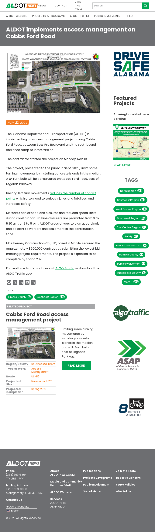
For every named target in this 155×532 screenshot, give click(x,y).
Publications (92, 471)
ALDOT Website (16, 16)
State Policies (125, 484)
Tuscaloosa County (131, 273)
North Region (131, 191)
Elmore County (19, 297)
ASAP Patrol (57, 506)
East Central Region (131, 227)
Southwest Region (131, 218)
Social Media (92, 491)
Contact (61, 5)
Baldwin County (131, 254)
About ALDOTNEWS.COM (62, 473)
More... (131, 282)
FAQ (130, 16)
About (42, 5)
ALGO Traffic (79, 16)
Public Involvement (108, 16)
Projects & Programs (48, 16)
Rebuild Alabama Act (131, 245)
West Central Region (131, 209)
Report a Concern (128, 478)
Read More (79, 365)
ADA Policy (123, 491)
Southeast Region (50, 297)
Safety (131, 236)
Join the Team (78, 5)
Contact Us (14, 500)
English (14, 510)
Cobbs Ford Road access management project (37, 317)
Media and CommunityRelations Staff (66, 483)
